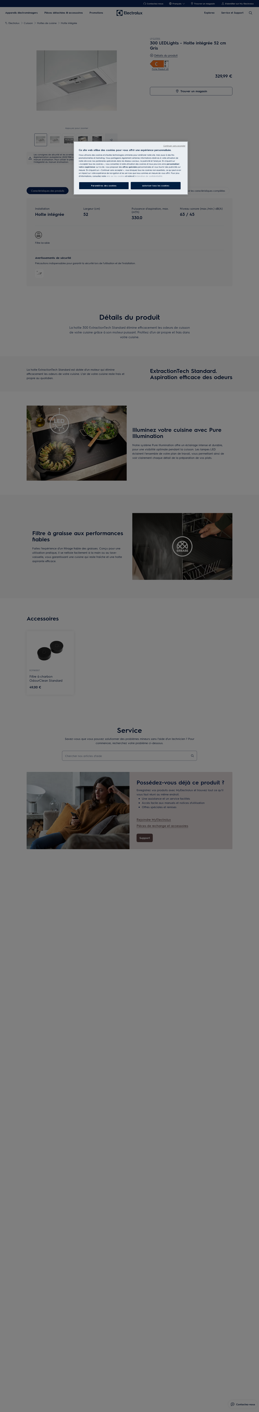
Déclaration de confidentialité (148, 176)
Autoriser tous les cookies (155, 185)
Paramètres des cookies (103, 185)
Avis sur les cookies (115, 176)
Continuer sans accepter (174, 146)
